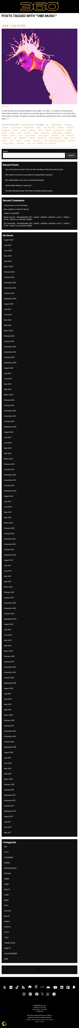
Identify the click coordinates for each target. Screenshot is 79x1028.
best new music (49, 127)
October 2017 (9, 806)
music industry (30, 135)
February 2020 (9, 656)
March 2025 (8, 331)
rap (15, 138)
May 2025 (7, 320)
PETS (6, 905)
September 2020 (10, 619)
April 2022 (7, 517)
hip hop (48, 130)
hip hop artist (58, 130)
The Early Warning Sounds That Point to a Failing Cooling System (29, 191)
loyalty (35, 133)
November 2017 (10, 800)
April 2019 (7, 710)
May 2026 (8, 256)
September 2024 (10, 363)
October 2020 (9, 614)
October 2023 (9, 421)
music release (44, 135)
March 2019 (8, 715)
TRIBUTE (7, 948)
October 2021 (9, 549)
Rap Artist (22, 138)
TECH (6, 938)
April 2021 (7, 582)
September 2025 (10, 299)
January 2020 (9, 662)
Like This (27, 133)
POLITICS (7, 911)
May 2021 (7, 576)
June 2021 (8, 571)
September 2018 (10, 747)
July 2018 (7, 758)
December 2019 (10, 667)
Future (40, 130)
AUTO (6, 852)
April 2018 (7, 774)
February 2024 (9, 400)
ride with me (41, 138)
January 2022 (9, 533)
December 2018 (10, 731)
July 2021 (7, 566)
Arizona (5, 127)
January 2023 (9, 469)
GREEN (6, 879)
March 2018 (8, 779)
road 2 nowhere (55, 138)
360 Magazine (56, 125)
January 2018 (9, 790)
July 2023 (7, 437)
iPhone (12, 133)
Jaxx (19, 133)
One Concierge (21, 205)
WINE (6, 959)
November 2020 (10, 608)
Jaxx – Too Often (13, 25)
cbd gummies (9, 205)
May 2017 (7, 832)
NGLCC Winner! (23, 209)
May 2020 (8, 640)
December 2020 (10, 603)
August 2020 (8, 624)
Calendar (28, 1019)
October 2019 (9, 678)
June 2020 (8, 635)
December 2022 (10, 475)
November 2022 (10, 480)
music (20, 135)
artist (39, 127)
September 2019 (10, 683)
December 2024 (10, 347)
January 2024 (9, 405)
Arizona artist (16, 127)
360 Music (68, 125)
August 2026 (8, 240)
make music (45, 133)
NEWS (6, 900)
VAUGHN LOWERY (25, 219)
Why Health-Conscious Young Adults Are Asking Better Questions (29, 175)
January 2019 (9, 726)
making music (57, 133)
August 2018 (8, 752)
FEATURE (7, 873)
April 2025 (7, 325)
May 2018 (7, 768)
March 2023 (8, 459)
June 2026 (8, 251)
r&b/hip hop (7, 138)
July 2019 (7, 694)
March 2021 (8, 587)
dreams (24, 130)
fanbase (32, 130)
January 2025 (9, 341)
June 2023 (8, 443)
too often (71, 141)
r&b (63, 135)
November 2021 (10, 544)
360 (46, 125)
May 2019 (7, 704)
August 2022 (8, 496)
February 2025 (9, 336)
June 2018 (8, 763)
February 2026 (9, 272)
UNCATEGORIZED (27, 125)
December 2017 (10, 795)
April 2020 (8, 646)
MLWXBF (16, 213)
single (66, 138)
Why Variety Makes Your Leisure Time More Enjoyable (24, 180)
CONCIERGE (8, 857)
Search (5, 151)
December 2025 (10, 283)
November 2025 (10, 288)
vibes (29, 143)
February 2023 (9, 464)
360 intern (52, 143)
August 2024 (8, 368)
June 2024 (8, 379)
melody (12, 135)
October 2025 (9, 293)
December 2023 (10, 411)
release (32, 138)
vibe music (20, 143)
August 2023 (8, 432)
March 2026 (8, 267)
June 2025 (8, 315)
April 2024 (7, 389)
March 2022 (8, 523)
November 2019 (10, 672)
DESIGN (7, 863)
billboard (61, 127)
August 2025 (8, 304)
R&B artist (70, 135)
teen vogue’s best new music (54, 141)
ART (5, 847)
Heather (7, 213)
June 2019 (8, 699)
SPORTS (7, 927)
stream (18, 141)
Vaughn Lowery (8, 143)
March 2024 (8, 395)
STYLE (6, 932)
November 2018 (10, 736)
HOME (6, 895)
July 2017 (7, 822)
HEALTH (7, 889)
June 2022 (8, 507)
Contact (41, 1021)
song (12, 141)
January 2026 (9, 277)
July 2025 (7, 309)
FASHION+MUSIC (10, 868)
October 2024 (9, 357)
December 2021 (10, 539)
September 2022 (10, 491)
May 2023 (7, 448)
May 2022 (7, 512)
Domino (15, 130)
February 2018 (9, 784)
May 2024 (7, 384)
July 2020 (7, 630)
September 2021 (10, 555)
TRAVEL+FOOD (9, 943)
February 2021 (9, 592)
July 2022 (7, 501)
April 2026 (8, 261)
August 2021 (8, 560)
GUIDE (6, 884)
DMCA (38, 1019)
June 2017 (8, 827)
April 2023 (7, 453)
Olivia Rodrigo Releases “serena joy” (18, 185)
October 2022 (9, 485)
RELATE (7, 916)
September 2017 (10, 811)
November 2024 (10, 352)
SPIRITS (7, 921)
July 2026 (7, 245)
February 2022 (9, 528)
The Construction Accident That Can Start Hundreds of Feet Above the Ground (34, 169)
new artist (55, 135)
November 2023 (10, 416)
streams (27, 141)
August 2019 (8, 688)
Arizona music (29, 127)
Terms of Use (44, 1019)
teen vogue (37, 141)
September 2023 (10, 427)
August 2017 (8, 816)
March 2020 (8, 651)
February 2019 (9, 720)
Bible (33, 1019)
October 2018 (9, 742)
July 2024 (7, 373)
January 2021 (9, 598)
